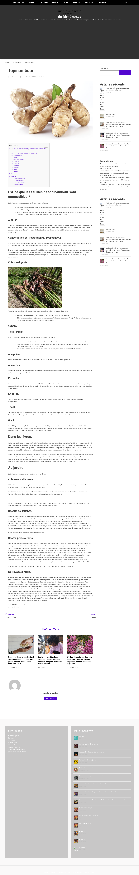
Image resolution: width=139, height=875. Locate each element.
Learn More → (50, 698)
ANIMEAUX (77, 2)
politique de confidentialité (17, 752)
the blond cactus (69, 16)
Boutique (32, 2)
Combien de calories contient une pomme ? (92, 752)
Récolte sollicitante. (19, 180)
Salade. (16, 157)
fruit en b (81, 832)
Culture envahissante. (19, 178)
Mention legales (13, 736)
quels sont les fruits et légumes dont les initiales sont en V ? (97, 792)
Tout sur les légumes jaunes (87, 760)
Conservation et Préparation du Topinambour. (25, 153)
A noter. (16, 151)
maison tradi (12, 742)
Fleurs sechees (18, 2)
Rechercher (104, 68)
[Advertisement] (69, 37)
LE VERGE (102, 2)
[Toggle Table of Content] (44, 146)
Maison (55, 2)
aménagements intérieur (16, 749)
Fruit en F (82, 736)
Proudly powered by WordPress (55, 872)
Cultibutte (82, 847)
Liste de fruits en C (85, 824)
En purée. (16, 167)
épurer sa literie (110, 114)
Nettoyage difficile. (18, 184)
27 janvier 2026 (14, 667)
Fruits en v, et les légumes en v (88, 744)
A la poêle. (16, 161)
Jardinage (44, 2)
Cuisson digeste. (18, 155)
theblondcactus (14, 77)
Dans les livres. (16, 174)
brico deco (11, 740)
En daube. (16, 165)
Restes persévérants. (19, 182)
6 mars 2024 (25, 77)
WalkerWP (90, 872)
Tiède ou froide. (21, 159)
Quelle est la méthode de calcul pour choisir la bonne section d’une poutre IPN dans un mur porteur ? (50, 660)
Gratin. (16, 171)
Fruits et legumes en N (86, 768)
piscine (65, 2)
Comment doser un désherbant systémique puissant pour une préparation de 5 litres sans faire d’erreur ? (21, 660)
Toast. (15, 169)
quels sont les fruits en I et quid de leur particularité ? (95, 784)
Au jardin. (14, 176)
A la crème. (17, 163)
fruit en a (82, 839)
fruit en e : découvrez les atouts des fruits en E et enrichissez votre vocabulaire (103, 800)
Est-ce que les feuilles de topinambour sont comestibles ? (29, 149)
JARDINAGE (34, 77)
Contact (10, 738)
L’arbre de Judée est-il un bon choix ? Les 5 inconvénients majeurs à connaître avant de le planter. (79, 660)
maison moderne (14, 747)
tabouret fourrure (14, 745)
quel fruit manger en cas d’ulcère (89, 816)
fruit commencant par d (86, 808)
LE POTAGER (89, 2)
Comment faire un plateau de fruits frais (91, 776)
